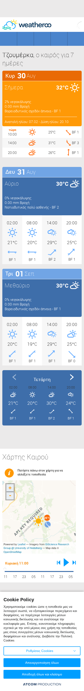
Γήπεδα (25, 39)
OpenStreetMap (12, 552)
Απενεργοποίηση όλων (42, 662)
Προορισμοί (42, 39)
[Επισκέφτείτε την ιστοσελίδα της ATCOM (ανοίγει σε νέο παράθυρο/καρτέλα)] (42, 684)
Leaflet (21, 544)
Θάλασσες (59, 39)
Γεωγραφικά (8, 39)
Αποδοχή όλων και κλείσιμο (42, 674)
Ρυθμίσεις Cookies (39, 651)
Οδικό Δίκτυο (76, 39)
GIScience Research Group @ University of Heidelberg (36, 546)
